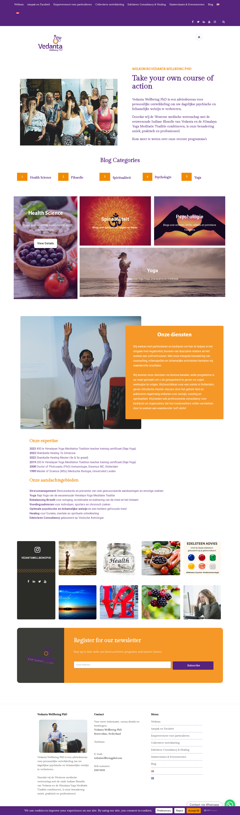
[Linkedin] (33, 581)
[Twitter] (198, 21)
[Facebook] (192, 21)
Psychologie (163, 177)
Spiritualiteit (122, 178)
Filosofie (77, 177)
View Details (115, 225)
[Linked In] (204, 21)
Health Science (40, 177)
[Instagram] (215, 21)
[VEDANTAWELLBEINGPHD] (36, 549)
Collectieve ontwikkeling (109, 4)
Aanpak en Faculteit (38, 4)
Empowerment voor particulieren (72, 4)
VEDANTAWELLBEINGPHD (36, 557)
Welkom (19, 4)
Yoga (197, 177)
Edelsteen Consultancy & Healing (147, 4)
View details (189, 227)
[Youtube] (209, 21)
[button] (230, 805)
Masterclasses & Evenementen (187, 4)
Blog (210, 4)
